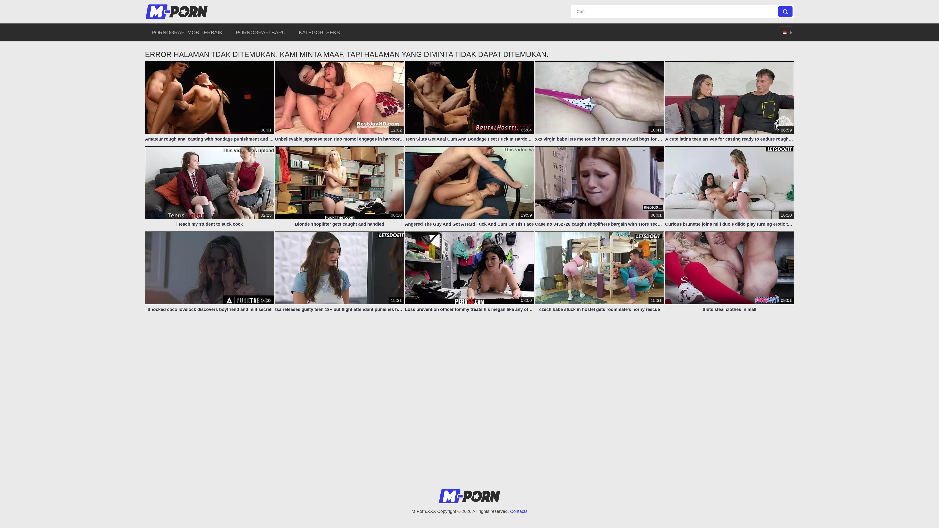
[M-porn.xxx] (177, 12)
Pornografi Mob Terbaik (187, 32)
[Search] (785, 11)
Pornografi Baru (261, 32)
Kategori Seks (319, 32)
